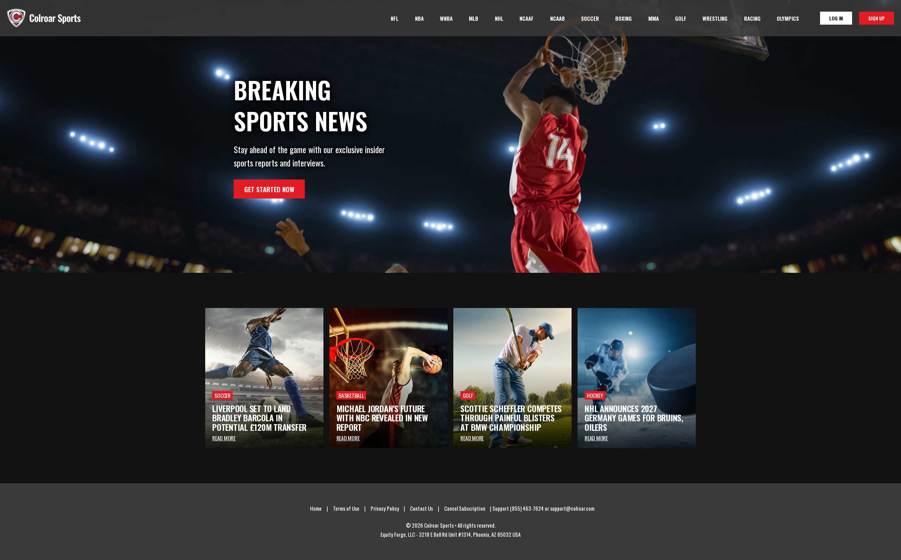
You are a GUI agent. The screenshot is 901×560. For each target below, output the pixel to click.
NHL (499, 18)
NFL (394, 18)
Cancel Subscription (464, 508)
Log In (836, 18)
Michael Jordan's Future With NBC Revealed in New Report (382, 417)
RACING (752, 18)
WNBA (446, 18)
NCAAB (557, 18)
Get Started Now (269, 189)
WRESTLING (714, 18)
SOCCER (590, 18)
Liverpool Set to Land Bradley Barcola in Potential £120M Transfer (259, 417)
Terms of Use (346, 508)
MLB (473, 18)
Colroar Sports (44, 18)
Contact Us (421, 508)
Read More (223, 438)
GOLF (680, 18)
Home (316, 508)
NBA (419, 18)
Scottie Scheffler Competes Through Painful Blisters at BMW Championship (511, 417)
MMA (653, 18)
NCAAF (526, 18)
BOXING (623, 18)
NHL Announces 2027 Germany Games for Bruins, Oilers (634, 417)
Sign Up (876, 18)
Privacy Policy (385, 508)
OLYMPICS (788, 18)
